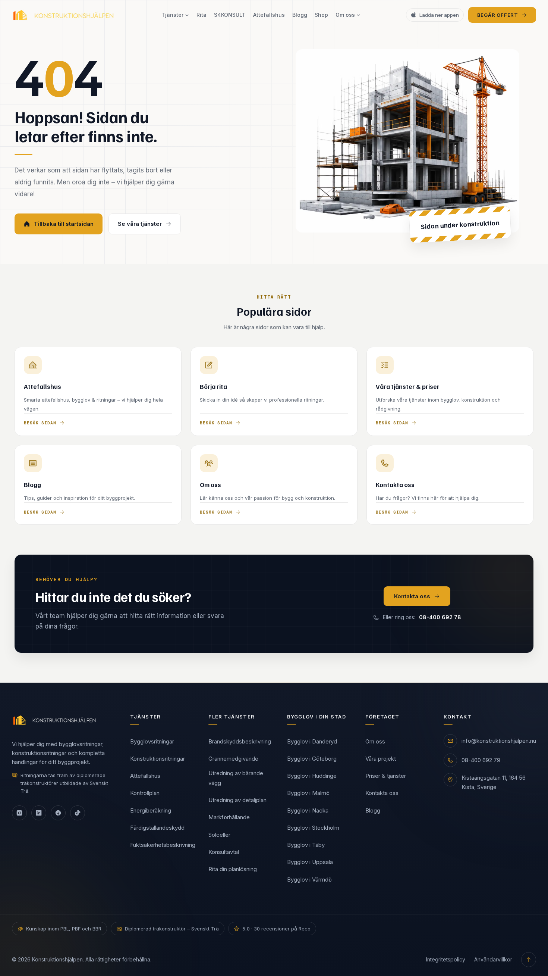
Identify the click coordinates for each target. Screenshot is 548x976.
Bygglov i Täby (306, 844)
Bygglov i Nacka (307, 810)
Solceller (219, 834)
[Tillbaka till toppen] (528, 959)
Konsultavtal (223, 851)
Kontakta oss (412, 596)
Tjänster (172, 15)
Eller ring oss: (422, 617)
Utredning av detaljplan (237, 800)
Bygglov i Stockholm (313, 827)
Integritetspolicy (445, 959)
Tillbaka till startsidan (64, 223)
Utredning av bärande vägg (235, 778)
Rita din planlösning (232, 869)
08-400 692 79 (481, 760)
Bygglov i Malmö (308, 792)
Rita (201, 15)
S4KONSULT (230, 15)
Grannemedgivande (233, 758)
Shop (321, 15)
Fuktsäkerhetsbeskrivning (162, 844)
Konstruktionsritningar (157, 758)
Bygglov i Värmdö (309, 879)
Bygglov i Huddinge (312, 775)
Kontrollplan (145, 792)
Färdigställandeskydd (157, 827)
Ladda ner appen (439, 15)
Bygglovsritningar (152, 741)
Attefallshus (269, 15)
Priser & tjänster (385, 775)
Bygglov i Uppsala (310, 862)
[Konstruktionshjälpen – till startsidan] (64, 15)
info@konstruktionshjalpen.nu (499, 740)
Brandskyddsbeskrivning (239, 741)
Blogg (299, 15)
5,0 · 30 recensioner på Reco (276, 929)
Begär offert (497, 15)
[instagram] (19, 812)
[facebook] (58, 812)
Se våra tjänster (140, 223)
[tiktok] (77, 812)
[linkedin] (38, 812)
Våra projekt (380, 758)
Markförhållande (229, 817)
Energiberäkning (150, 810)
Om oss (345, 15)
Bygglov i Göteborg (312, 758)
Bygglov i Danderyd (312, 741)
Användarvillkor (493, 959)
